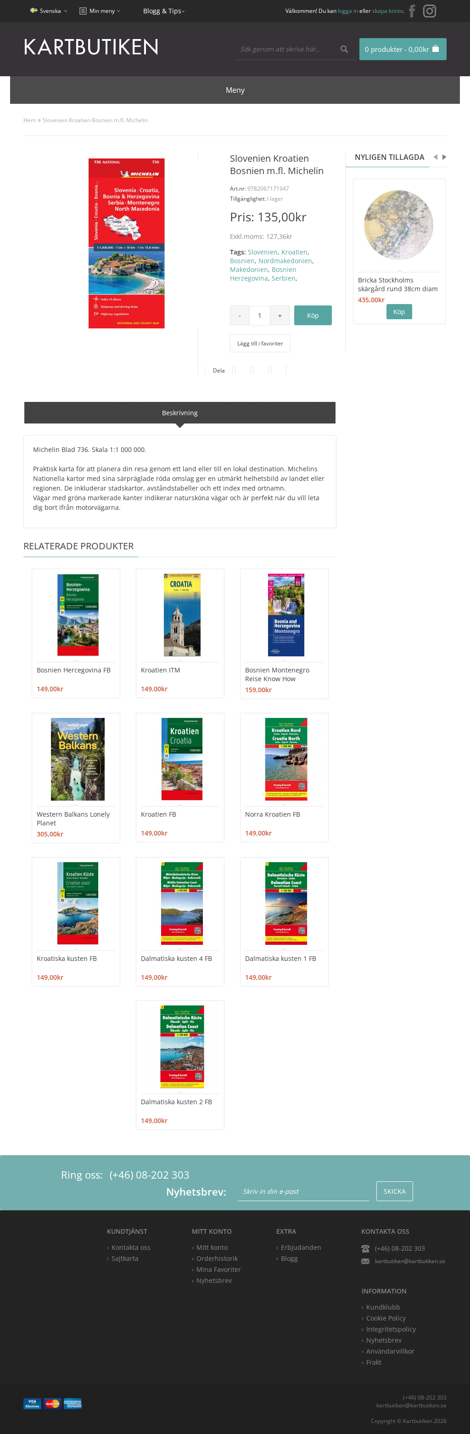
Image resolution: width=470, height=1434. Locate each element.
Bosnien (242, 260)
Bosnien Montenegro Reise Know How (277, 674)
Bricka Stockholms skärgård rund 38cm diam (398, 284)
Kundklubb (383, 1307)
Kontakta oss (131, 1247)
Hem (29, 120)
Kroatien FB (158, 814)
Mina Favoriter (218, 1269)
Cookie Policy (386, 1318)
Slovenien (263, 252)
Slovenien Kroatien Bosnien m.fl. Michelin (95, 120)
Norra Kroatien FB (272, 814)
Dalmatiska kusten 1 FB (280, 958)
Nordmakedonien (285, 260)
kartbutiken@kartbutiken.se (410, 1261)
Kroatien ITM (160, 670)
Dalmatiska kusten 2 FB (176, 1101)
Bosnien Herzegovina (263, 273)
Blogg (289, 1258)
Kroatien (294, 252)
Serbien (284, 278)
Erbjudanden (301, 1247)
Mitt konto (212, 1247)
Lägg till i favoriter (260, 343)
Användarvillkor (390, 1351)
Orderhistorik (217, 1258)
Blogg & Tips (162, 10)
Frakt (373, 1362)
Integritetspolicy (391, 1329)
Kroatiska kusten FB (67, 958)
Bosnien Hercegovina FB (74, 670)
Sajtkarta (125, 1258)
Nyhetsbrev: (196, 1191)
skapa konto (387, 11)
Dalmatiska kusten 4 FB (176, 958)
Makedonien (249, 269)
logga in (348, 11)
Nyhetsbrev (214, 1280)
